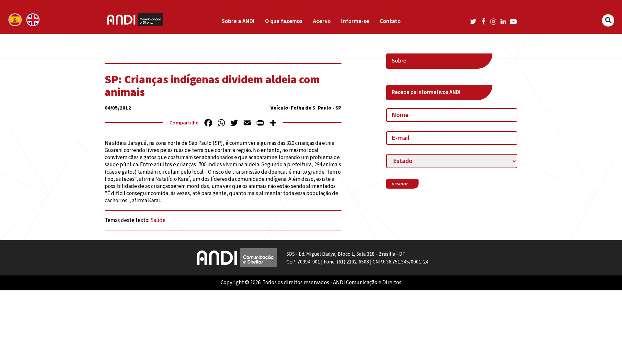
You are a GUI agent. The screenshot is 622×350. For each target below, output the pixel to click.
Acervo (322, 21)
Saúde (158, 220)
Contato (390, 21)
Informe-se (355, 21)
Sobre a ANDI (238, 21)
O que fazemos (284, 21)
